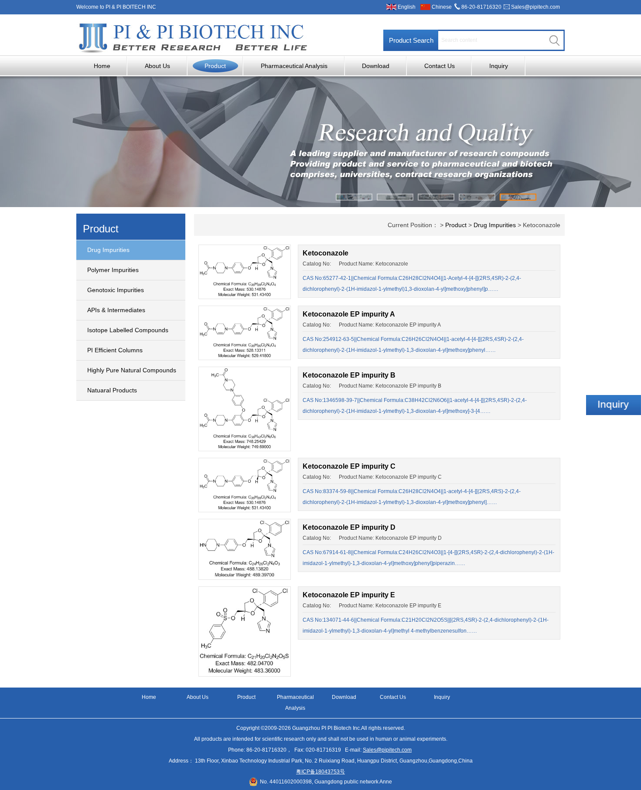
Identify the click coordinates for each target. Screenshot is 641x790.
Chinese (442, 7)
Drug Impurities (108, 249)
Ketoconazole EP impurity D (349, 527)
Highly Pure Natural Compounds (131, 370)
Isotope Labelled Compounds (127, 330)
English (407, 7)
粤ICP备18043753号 (320, 772)
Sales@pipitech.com (535, 7)
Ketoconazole (325, 253)
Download (375, 65)
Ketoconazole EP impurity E (349, 595)
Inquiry (498, 65)
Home (102, 65)
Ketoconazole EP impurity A (349, 314)
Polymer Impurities (113, 269)
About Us (157, 65)
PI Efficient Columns (115, 350)
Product (215, 65)
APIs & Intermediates (116, 309)
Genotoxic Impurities (115, 289)
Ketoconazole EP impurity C (349, 466)
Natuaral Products (112, 390)
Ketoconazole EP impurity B (349, 375)
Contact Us (439, 65)
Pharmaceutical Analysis (294, 65)
